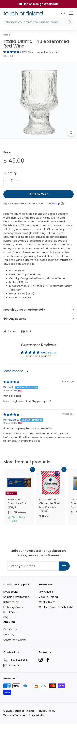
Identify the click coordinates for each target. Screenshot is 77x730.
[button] (11, 52)
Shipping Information (16, 597)
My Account (10, 591)
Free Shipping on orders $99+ (24, 310)
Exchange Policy (13, 607)
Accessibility (37, 715)
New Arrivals (45, 591)
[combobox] (38, 22)
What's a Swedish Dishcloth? (55, 607)
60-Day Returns (14, 319)
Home (6, 34)
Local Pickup (10, 612)
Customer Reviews (14, 639)
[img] (11, 382)
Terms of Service (14, 715)
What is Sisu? (46, 602)
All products (38, 462)
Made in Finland (48, 597)
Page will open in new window (40, 660)
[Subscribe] (64, 565)
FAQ (5, 617)
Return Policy (11, 602)
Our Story (8, 634)
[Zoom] (71, 132)
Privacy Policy (46, 711)
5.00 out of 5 (48, 352)
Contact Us (10, 629)
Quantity (9, 173)
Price (7, 152)
